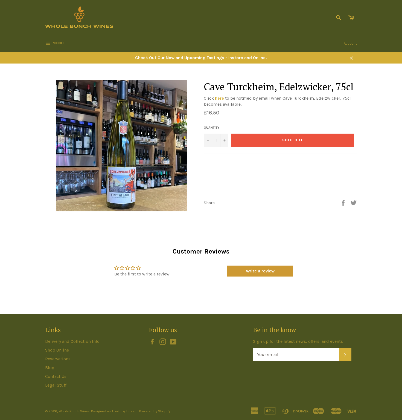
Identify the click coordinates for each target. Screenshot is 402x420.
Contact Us (55, 376)
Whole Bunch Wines (74, 411)
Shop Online (57, 350)
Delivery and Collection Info (72, 341)
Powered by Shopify (154, 411)
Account (350, 43)
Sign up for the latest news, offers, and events (298, 341)
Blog (49, 367)
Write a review (260, 271)
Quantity (211, 128)
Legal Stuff (55, 385)
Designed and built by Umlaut (114, 411)
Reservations (58, 358)
